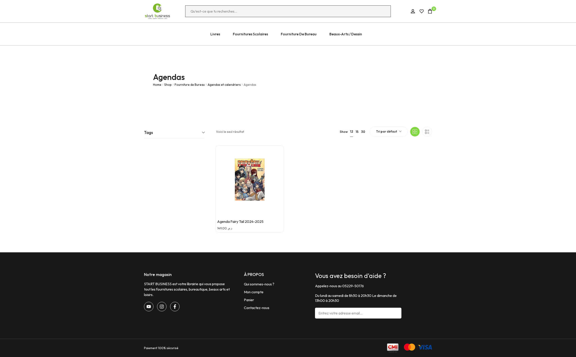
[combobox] (388, 132)
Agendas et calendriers (224, 85)
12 (351, 131)
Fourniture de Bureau (190, 85)
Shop (168, 85)
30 (363, 132)
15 (357, 132)
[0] (430, 11)
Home (157, 85)
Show (344, 132)
